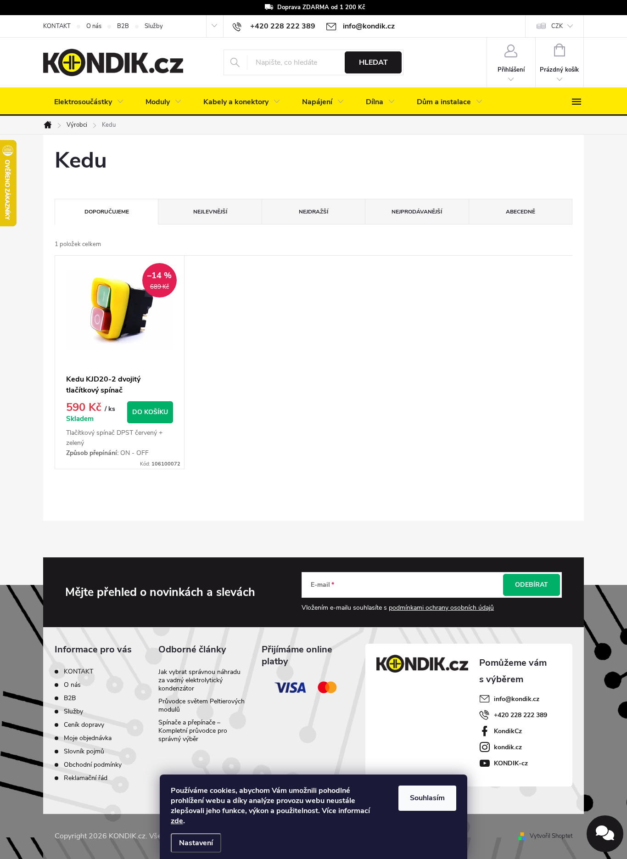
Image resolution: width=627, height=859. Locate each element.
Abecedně (520, 211)
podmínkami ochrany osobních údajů (441, 607)
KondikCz (508, 731)
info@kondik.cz (516, 699)
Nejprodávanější (417, 211)
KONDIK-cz (511, 763)
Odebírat (531, 584)
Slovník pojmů (84, 751)
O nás (93, 26)
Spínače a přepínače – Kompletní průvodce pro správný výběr (192, 730)
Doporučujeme (106, 211)
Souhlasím (427, 798)
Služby (154, 26)
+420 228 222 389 (520, 715)
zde (177, 821)
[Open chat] (605, 833)
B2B (123, 26)
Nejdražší (313, 211)
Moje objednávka (88, 738)
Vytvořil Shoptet (551, 836)
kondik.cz (508, 747)
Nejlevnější (210, 211)
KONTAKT (57, 26)
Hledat (373, 62)
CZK (557, 26)
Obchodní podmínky (93, 764)
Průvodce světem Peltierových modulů (201, 705)
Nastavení (196, 843)
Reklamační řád (85, 778)
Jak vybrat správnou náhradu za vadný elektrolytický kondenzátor (199, 680)
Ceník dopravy (84, 724)
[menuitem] (88, 102)
